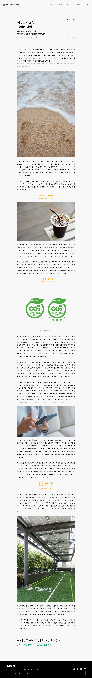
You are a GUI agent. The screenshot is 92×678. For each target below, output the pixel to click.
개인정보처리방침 (14, 673)
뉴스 (52, 4)
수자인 (78, 4)
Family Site (70, 673)
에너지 (60, 4)
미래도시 (69, 4)
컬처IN (87, 4)
